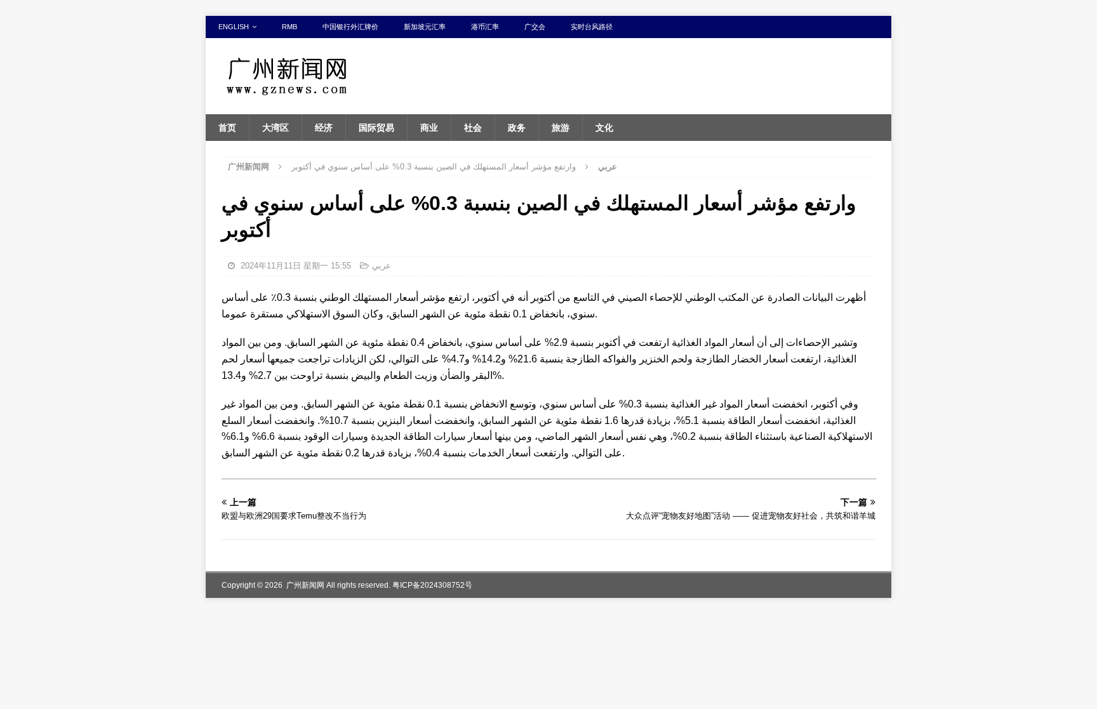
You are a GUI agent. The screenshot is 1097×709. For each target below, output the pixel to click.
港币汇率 (485, 26)
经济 (324, 128)
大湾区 (275, 128)
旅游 (560, 128)
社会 (473, 128)
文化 (604, 128)
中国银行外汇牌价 (350, 26)
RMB (289, 26)
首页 (227, 128)
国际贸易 (376, 128)
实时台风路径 (592, 26)
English (233, 26)
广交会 (534, 26)
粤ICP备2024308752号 (432, 585)
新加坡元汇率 (425, 26)
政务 (517, 128)
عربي (381, 265)
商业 (429, 128)
